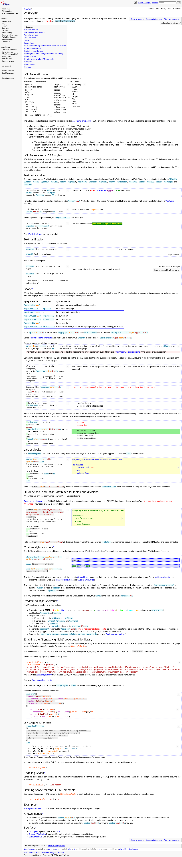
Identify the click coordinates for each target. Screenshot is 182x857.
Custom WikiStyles (85, 580)
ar (44, 849)
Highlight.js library (44, 675)
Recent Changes (144, 3)
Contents (29, 27)
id (72, 849)
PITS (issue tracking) (10, 54)
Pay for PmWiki (8, 71)
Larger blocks (29, 43)
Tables (26, 501)
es (63, 849)
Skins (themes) (7, 52)
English (40, 849)
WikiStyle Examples (32, 808)
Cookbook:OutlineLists (116, 634)
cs (51, 849)
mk (83, 849)
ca (49, 849)
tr (113, 849)
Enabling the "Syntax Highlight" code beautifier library (43, 54)
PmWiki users (7, 59)
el (58, 849)
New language (134, 849)
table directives (36, 501)
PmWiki (4, 19)
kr (77, 849)
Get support (6, 66)
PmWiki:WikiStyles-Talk (56, 846)
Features (5, 26)
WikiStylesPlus (35, 837)
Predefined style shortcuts (33, 51)
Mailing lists (6, 56)
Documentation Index (154, 19)
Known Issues (29, 64)
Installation (6, 30)
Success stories (8, 61)
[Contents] (48, 74)
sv (108, 849)
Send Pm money (8, 73)
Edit (157, 9)
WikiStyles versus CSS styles (34, 32)
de (56, 849)
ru (99, 849)
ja (75, 849)
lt (79, 849)
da (54, 849)
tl (112, 849)
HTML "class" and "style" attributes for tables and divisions (45, 46)
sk (104, 849)
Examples (28, 62)
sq (106, 849)
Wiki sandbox (7, 11)
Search (155, 3)
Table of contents (137, 19)
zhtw (125, 849)
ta (110, 849)
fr (68, 849)
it (74, 849)
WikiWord (169, 201)
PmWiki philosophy (9, 37)
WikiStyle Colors (35, 234)
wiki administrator (162, 577)
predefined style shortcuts (40, 338)
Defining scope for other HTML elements (39, 59)
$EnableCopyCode (37, 768)
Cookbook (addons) (9, 50)
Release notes (7, 39)
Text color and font (31, 35)
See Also (27, 67)
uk (116, 849)
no (88, 849)
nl (86, 849)
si (101, 849)
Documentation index (10, 35)
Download (5, 28)
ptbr (94, 849)
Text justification (30, 38)
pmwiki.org (5, 47)
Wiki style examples (171, 19)
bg (47, 849)
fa (65, 849)
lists (58, 831)
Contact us (6, 42)
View (150, 9)
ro (97, 849)
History (163, 9)
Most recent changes (10, 13)
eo (60, 849)
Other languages (8, 78)
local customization (64, 580)
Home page (6, 9)
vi (118, 849)
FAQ (3, 24)
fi (66, 849)
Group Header (83, 577)
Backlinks (177, 9)
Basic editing (7, 33)
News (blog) (6, 21)
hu (70, 849)
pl (90, 849)
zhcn (121, 849)
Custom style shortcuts (32, 48)
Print (169, 9)
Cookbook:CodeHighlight (42, 680)
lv (81, 849)
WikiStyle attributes (31, 30)
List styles (33, 831)
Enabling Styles (30, 56)
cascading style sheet (81, 121)
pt (92, 849)
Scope (26, 40)
